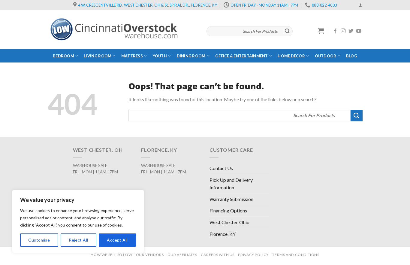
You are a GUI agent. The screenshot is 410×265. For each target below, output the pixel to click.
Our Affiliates (182, 254)
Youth (160, 55)
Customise (39, 239)
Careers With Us (217, 254)
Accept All (117, 239)
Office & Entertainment (241, 55)
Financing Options (228, 210)
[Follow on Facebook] (335, 31)
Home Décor (291, 55)
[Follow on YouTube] (358, 31)
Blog (351, 55)
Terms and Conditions (295, 254)
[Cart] (321, 30)
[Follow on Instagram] (343, 31)
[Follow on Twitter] (350, 31)
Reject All (78, 239)
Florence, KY (223, 234)
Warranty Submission (231, 199)
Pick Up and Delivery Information (231, 183)
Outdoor (325, 55)
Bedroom (63, 55)
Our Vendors (150, 254)
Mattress (132, 55)
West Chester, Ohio (229, 222)
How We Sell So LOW (111, 254)
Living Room (97, 55)
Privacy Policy (253, 254)
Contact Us (221, 168)
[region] (78, 221)
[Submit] (287, 31)
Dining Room (191, 55)
